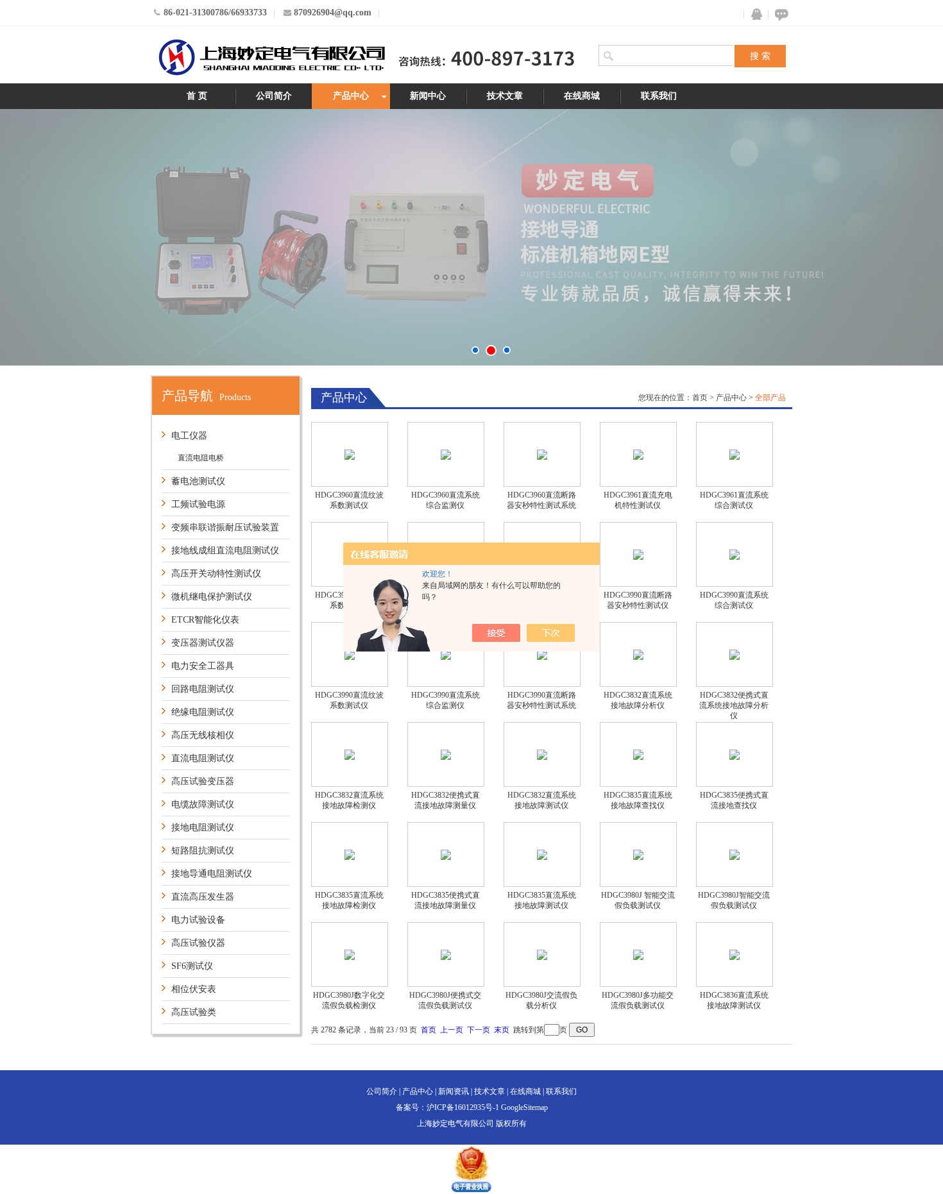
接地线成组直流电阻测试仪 (225, 550)
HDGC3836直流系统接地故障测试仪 (734, 1000)
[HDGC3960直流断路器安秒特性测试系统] (542, 454)
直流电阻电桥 (201, 457)
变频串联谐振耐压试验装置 (225, 527)
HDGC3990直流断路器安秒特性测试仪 (638, 600)
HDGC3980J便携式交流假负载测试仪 (445, 1000)
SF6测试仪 (192, 966)
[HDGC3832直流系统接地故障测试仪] (542, 754)
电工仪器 (189, 436)
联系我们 (659, 96)
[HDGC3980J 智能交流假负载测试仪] (638, 854)
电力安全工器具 (202, 666)
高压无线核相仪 (202, 735)
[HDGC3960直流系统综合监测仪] (445, 454)
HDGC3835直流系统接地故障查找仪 (638, 800)
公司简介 (274, 96)
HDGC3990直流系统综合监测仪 (445, 700)
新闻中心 (428, 96)
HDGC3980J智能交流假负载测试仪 (734, 900)
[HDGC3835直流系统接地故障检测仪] (349, 854)
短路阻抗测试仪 (202, 850)
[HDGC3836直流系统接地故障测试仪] (734, 954)
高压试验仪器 (198, 943)
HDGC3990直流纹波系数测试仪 (349, 700)
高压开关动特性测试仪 (216, 573)
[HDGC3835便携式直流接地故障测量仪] (445, 854)
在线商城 (582, 96)
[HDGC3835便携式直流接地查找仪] (734, 754)
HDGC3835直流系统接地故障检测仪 (349, 900)
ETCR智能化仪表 (205, 620)
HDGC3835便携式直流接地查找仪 (734, 800)
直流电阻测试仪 (202, 758)
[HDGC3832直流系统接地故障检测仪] (349, 754)
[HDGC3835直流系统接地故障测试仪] (542, 854)
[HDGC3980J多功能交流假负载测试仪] (638, 954)
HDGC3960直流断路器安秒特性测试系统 (541, 500)
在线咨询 (779, 14)
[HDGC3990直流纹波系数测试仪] (349, 654)
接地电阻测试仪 (202, 827)
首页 (700, 397)
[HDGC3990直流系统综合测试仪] (734, 554)
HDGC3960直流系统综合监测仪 (445, 500)
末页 (501, 1029)
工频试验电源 (198, 504)
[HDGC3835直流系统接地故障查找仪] (638, 754)
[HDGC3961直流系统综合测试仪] (734, 454)
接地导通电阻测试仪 (211, 874)
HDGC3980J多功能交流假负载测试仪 (638, 1000)
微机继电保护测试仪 (211, 596)
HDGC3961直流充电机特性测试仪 (638, 500)
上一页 (451, 1029)
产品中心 (351, 96)
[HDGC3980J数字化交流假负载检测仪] (349, 954)
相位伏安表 (193, 989)
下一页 (478, 1029)
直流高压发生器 (202, 897)
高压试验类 (193, 1012)
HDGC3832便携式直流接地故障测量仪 (445, 800)
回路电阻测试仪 (202, 689)
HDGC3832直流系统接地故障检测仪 (349, 800)
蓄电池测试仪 (198, 481)
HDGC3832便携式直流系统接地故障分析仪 (734, 705)
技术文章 (505, 96)
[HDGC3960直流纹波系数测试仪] (349, 454)
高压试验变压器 (202, 781)
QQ (754, 14)
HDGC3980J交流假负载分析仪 (541, 1000)
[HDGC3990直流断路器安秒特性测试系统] (542, 654)
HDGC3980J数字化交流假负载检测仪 (349, 1000)
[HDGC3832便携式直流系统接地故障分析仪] (734, 654)
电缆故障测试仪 (202, 804)
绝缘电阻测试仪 (202, 712)
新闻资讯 (453, 1091)
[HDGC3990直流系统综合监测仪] (445, 654)
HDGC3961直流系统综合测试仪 (734, 500)
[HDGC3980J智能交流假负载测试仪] (734, 854)
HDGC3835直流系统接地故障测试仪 (541, 900)
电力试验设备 (198, 920)
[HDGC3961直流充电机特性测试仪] (638, 454)
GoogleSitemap (524, 1107)
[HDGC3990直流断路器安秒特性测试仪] (638, 554)
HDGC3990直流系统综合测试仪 (734, 600)
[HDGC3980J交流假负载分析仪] (542, 954)
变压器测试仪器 (202, 643)
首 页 (197, 96)
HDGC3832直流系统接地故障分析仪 (638, 700)
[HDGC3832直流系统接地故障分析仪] (638, 654)
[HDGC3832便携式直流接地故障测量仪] (445, 754)
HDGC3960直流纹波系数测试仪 (349, 500)
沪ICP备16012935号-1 (463, 1107)
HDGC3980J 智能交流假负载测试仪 (638, 900)
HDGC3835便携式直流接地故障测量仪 (445, 900)
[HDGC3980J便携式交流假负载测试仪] (445, 954)
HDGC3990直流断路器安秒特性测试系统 (541, 700)
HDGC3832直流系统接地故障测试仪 (541, 800)
